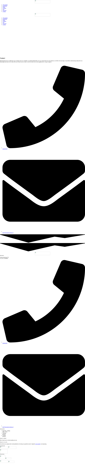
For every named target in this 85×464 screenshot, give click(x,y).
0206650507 (4, 148)
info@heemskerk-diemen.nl (7, 232)
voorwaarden (37, 443)
